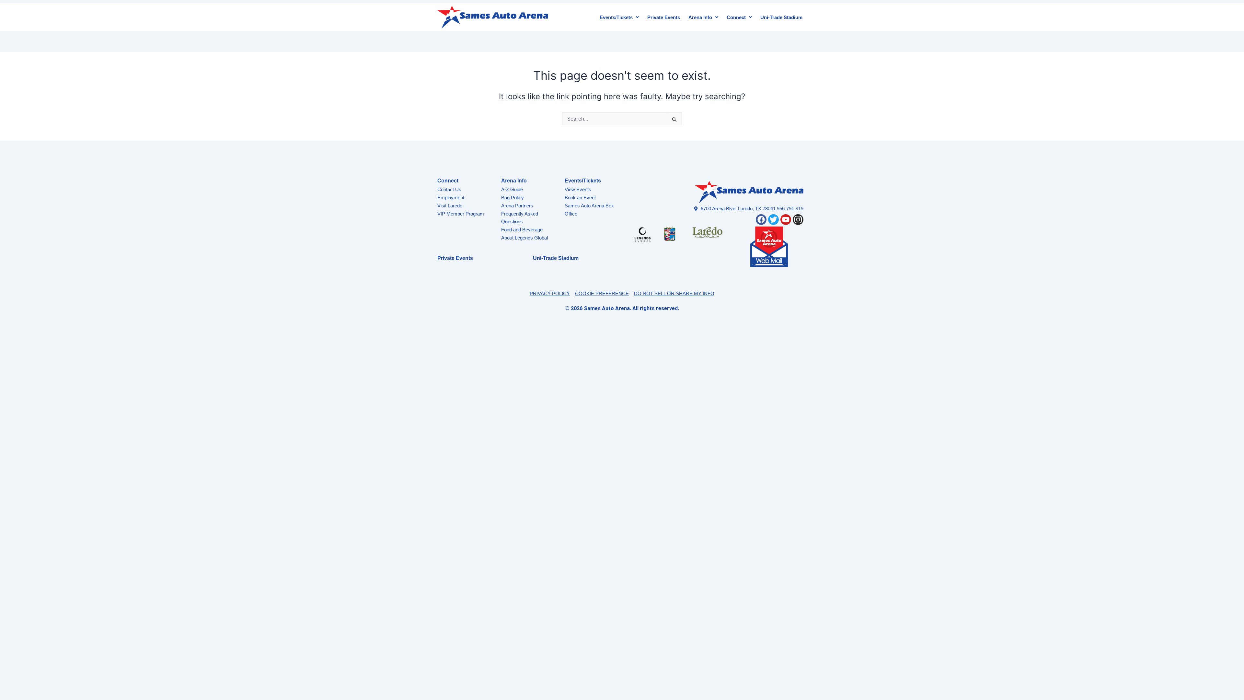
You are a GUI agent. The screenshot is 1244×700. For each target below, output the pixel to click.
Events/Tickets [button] (616, 17)
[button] (619, 17)
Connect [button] (736, 17)
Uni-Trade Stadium (781, 17)
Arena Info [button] (700, 17)
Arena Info (514, 180)
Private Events (663, 17)
